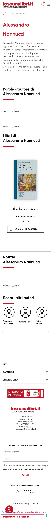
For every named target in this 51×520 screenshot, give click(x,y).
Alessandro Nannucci (25, 216)
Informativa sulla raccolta (16, 516)
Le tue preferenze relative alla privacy (26, 512)
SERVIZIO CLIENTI (11, 380)
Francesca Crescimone (8, 322)
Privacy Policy (41, 465)
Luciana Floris (25, 322)
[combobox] (23, 14)
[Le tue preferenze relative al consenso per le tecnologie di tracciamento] (46, 515)
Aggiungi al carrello (26, 229)
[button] (49, 4)
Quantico (35, 504)
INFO (5, 364)
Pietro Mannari (39, 322)
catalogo (8, 372)
